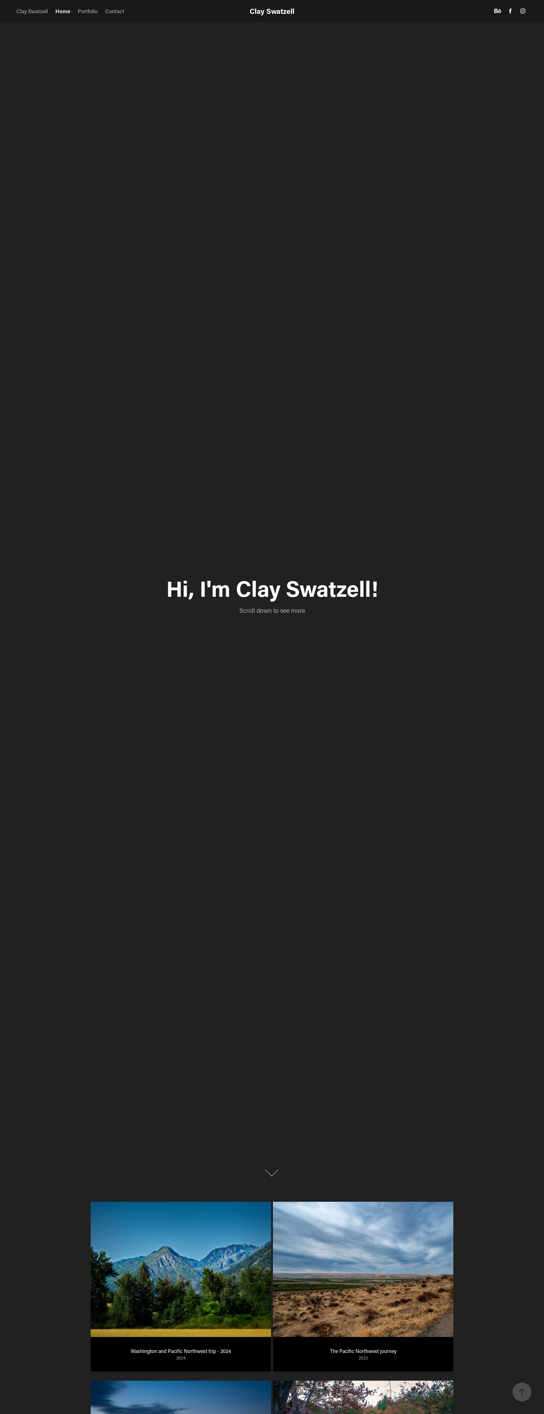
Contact (114, 11)
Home (62, 11)
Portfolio (88, 11)
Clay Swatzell (32, 11)
